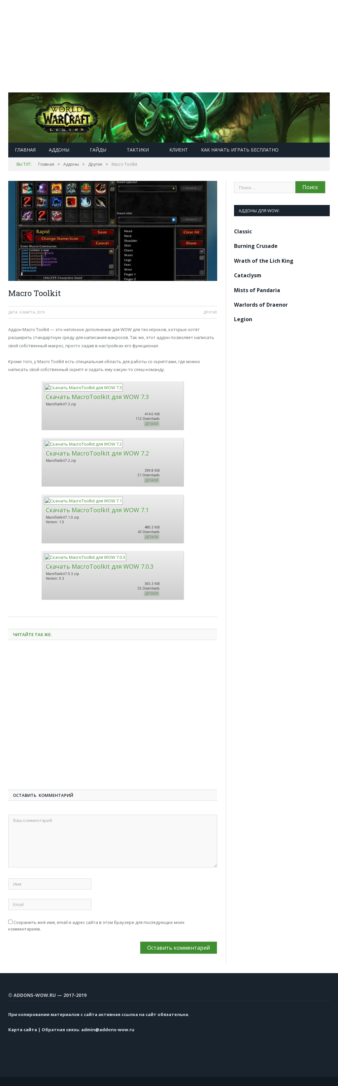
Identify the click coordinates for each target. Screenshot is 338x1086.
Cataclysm (247, 275)
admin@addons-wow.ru (107, 1030)
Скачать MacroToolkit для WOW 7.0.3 (99, 566)
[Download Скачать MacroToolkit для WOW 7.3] (83, 387)
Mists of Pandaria (257, 290)
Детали (151, 424)
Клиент (178, 150)
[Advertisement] (169, 46)
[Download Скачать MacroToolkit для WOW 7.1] (83, 501)
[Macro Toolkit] (112, 232)
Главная (25, 150)
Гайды (98, 150)
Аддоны (59, 150)
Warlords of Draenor (261, 304)
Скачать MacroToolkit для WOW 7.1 (97, 510)
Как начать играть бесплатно (240, 150)
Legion (243, 319)
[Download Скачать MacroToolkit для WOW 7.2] (83, 444)
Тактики (138, 150)
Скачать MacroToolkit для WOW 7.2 (97, 453)
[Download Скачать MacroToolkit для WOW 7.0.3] (84, 557)
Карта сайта (22, 1030)
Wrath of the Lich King (263, 260)
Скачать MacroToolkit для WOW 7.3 (97, 397)
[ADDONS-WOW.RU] (169, 116)
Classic (243, 231)
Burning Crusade (256, 246)
